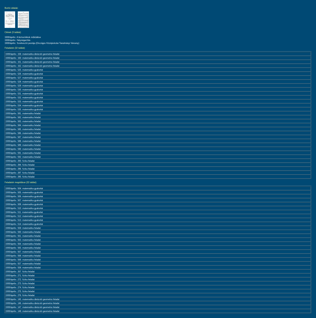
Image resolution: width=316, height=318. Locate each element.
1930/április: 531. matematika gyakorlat (24, 93)
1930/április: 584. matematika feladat (23, 125)
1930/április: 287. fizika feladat (20, 173)
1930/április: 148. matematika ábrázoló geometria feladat (32, 311)
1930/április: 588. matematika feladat (23, 141)
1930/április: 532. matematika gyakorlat (24, 97)
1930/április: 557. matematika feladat (23, 263)
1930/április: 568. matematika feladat (23, 255)
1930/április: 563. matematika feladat (23, 240)
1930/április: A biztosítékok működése (23, 37)
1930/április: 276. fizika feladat (20, 295)
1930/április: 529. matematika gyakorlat (24, 85)
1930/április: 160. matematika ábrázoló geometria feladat (32, 58)
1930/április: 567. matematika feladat (23, 252)
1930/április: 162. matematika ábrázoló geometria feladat (32, 66)
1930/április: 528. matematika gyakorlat (24, 81)
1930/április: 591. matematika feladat (23, 153)
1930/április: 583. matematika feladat (23, 121)
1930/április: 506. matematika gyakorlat (24, 196)
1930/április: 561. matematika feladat (23, 236)
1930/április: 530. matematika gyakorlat (24, 89)
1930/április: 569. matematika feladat (23, 259)
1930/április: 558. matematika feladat (23, 267)
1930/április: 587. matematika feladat (23, 137)
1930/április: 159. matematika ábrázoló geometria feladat (32, 54)
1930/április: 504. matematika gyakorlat (24, 188)
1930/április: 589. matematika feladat (23, 145)
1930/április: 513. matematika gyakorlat (24, 220)
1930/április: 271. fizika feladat (20, 275)
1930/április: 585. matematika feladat (23, 129)
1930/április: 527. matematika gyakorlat (24, 78)
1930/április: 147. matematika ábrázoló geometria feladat (32, 307)
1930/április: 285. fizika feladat (20, 176)
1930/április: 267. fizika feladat (20, 271)
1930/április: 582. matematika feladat (23, 117)
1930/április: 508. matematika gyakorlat (24, 204)
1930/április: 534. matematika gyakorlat (24, 105)
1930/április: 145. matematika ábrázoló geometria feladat (32, 299)
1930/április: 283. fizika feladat (20, 161)
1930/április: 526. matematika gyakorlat (24, 74)
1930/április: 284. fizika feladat (20, 165)
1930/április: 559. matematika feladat (23, 228)
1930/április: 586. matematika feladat (23, 133)
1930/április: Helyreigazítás (17, 40)
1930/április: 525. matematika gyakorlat (24, 70)
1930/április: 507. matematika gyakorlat (24, 200)
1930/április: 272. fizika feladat (20, 279)
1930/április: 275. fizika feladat (20, 291)
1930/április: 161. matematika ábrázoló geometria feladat (32, 62)
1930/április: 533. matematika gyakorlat (24, 101)
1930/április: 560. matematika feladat (23, 232)
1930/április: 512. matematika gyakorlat (24, 216)
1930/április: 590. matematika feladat (23, 149)
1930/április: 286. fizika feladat (20, 169)
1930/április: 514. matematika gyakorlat (24, 224)
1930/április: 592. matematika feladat (23, 157)
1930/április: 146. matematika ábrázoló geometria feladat (32, 303)
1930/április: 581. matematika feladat (23, 113)
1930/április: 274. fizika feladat (20, 287)
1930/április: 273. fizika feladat (20, 283)
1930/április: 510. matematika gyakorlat (24, 208)
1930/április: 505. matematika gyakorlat (24, 192)
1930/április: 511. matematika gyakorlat (24, 212)
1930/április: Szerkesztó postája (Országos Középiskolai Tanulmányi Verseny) (42, 43)
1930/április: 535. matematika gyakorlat (24, 109)
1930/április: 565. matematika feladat (23, 248)
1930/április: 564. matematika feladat (23, 244)
